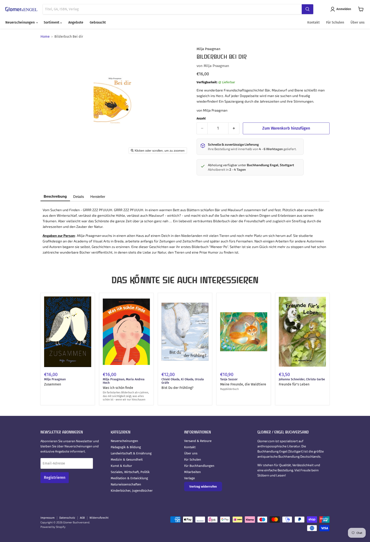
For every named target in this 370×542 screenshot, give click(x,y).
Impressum (47, 517)
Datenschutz (67, 517)
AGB (82, 517)
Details (78, 197)
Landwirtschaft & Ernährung (131, 453)
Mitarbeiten (192, 472)
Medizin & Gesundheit (127, 459)
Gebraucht (98, 22)
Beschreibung (55, 196)
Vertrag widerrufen (203, 486)
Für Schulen (335, 22)
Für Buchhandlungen (199, 466)
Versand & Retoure (198, 441)
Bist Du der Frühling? (177, 388)
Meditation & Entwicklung (129, 478)
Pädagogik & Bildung (126, 447)
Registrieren (54, 477)
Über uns (358, 22)
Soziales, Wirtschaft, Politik (130, 472)
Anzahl (201, 118)
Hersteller (97, 197)
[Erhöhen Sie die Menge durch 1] (233, 128)
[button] (341, 9)
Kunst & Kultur (121, 466)
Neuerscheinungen (20, 22)
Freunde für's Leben (294, 384)
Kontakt (313, 22)
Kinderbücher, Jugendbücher (132, 491)
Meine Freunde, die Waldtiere (243, 384)
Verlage (189, 478)
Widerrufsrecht (99, 517)
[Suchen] (307, 9)
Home (45, 37)
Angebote (75, 22)
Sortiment (52, 22)
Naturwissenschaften (126, 484)
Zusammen (52, 384)
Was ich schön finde (118, 388)
